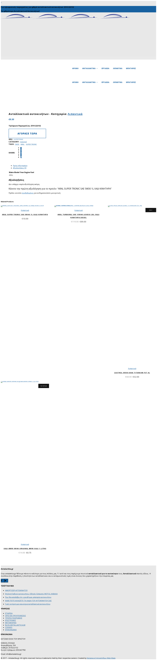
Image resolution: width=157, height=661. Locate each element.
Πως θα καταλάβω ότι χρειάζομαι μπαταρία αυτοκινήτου (28, 597)
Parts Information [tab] (20, 165)
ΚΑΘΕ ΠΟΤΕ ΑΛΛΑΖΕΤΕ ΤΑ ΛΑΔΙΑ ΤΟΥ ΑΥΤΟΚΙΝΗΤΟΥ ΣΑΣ (28, 601)
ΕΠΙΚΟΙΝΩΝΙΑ (11, 630)
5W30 (17, 144)
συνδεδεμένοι (28, 193)
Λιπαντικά (75, 114)
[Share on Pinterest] (21, 156)
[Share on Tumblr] (21, 154)
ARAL (22, 144)
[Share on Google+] (21, 151)
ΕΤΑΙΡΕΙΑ (8, 613)
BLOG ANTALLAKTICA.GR (15, 625)
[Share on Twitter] (21, 149)
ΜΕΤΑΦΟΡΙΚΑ (10, 623)
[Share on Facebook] (21, 148)
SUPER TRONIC (31, 144)
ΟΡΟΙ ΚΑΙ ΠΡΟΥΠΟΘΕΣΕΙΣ (15, 616)
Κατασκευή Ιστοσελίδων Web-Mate (101, 658)
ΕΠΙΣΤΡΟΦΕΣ (10, 620)
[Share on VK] (21, 157)
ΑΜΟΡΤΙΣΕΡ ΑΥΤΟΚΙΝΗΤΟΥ (16, 590)
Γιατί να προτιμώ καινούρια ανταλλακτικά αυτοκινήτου (27, 604)
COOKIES (8, 627)
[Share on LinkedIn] (21, 152)
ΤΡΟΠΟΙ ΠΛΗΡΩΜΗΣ (13, 618)
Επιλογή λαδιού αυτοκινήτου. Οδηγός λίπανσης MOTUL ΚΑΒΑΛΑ (31, 594)
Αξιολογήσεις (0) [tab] (19, 168)
